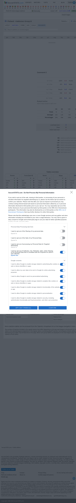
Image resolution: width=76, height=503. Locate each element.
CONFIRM (52, 308)
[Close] (72, 193)
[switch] (62, 231)
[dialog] (38, 251)
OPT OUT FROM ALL (23, 308)
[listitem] (38, 227)
